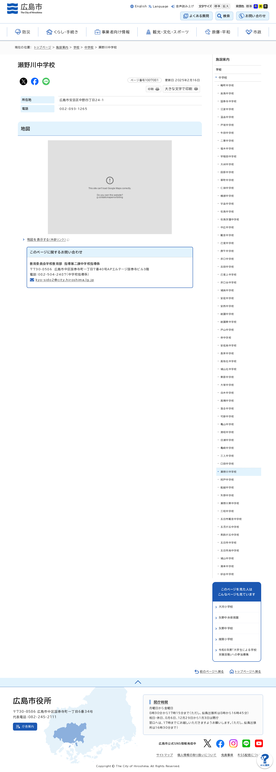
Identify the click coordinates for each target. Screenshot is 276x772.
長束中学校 (227, 353)
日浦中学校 (227, 440)
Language (160, 6)
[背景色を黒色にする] (265, 6)
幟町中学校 (227, 85)
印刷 (151, 89)
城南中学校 (227, 290)
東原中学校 (227, 377)
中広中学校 (227, 227)
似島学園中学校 (230, 219)
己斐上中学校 (229, 274)
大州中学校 (227, 164)
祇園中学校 (227, 314)
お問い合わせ (255, 15)
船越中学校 (227, 487)
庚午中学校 (227, 251)
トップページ (42, 47)
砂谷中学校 (227, 574)
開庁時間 (161, 702)
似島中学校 (227, 211)
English (141, 6)
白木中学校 (227, 393)
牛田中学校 (227, 133)
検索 (226, 15)
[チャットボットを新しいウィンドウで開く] (264, 767)
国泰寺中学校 (229, 101)
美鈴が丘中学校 (230, 535)
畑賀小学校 (226, 639)
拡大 (225, 6)
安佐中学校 (227, 298)
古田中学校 (227, 267)
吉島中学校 (227, 93)
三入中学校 (227, 456)
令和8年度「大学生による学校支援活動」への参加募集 (238, 652)
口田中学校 (227, 464)
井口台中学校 (229, 282)
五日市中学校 (229, 542)
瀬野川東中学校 (230, 503)
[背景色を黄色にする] (261, 6)
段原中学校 (227, 172)
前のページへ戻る (212, 671)
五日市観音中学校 (231, 519)
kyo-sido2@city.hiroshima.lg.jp (64, 279)
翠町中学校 (227, 180)
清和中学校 (227, 432)
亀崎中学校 (227, 448)
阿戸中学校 (227, 479)
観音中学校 (227, 235)
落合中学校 (227, 408)
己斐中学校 (227, 243)
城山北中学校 (229, 369)
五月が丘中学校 (230, 527)
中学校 (89, 47)
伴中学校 (226, 337)
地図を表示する (46, 239)
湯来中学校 (227, 566)
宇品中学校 (227, 204)
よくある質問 (199, 15)
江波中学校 (227, 109)
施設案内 (62, 47)
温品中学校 (227, 117)
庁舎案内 (28, 726)
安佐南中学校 (229, 345)
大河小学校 (226, 606)
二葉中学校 (227, 141)
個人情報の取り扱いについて (197, 755)
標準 (217, 6)
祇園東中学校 (229, 322)
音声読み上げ (185, 6)
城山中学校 (227, 558)
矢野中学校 (227, 495)
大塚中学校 (227, 385)
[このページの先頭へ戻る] (138, 682)
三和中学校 (227, 511)
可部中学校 (227, 416)
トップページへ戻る (248, 671)
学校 (76, 47)
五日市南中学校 (230, 550)
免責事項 (227, 755)
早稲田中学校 (229, 156)
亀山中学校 (227, 424)
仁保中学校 (227, 188)
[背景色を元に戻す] (249, 6)
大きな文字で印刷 (178, 88)
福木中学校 (227, 148)
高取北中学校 (229, 361)
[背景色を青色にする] (256, 6)
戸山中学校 (227, 330)
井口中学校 (227, 259)
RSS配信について (250, 755)
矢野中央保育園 (229, 617)
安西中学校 (227, 306)
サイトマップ (164, 755)
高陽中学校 (227, 401)
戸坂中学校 (227, 125)
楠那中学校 (227, 196)
